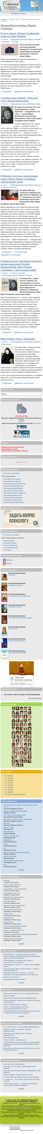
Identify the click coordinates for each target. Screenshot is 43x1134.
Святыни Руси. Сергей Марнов (14, 1064)
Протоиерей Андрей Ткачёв (13, 495)
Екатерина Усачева (10, 543)
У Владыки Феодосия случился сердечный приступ (21, 993)
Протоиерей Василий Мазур (13, 497)
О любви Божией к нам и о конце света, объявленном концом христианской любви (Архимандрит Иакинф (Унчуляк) (22, 1044)
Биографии (7, 344)
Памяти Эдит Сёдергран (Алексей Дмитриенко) (20, 998)
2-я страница (8, 778)
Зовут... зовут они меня (11, 836)
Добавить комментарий (24, 91)
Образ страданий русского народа (15, 1004)
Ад (5, 848)
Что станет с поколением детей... (15, 815)
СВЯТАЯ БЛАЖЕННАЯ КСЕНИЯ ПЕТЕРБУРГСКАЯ (21, 934)
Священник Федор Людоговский (14, 483)
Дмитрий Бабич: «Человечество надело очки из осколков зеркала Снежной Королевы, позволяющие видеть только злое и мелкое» (22, 956)
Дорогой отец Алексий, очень (14, 897)
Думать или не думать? (12, 977)
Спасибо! (7, 880)
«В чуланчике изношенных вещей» (20, 618)
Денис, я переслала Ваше (12, 885)
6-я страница (8, 787)
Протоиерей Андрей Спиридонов (15, 493)
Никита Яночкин (9, 540)
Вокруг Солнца (9, 827)
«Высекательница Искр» (16, 640)
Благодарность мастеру (12, 893)
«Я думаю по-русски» (15, 585)
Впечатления (8, 922)
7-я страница (8, 789)
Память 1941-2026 (10, 856)
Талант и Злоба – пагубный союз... (15, 1040)
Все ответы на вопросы (12, 473)
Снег (5, 865)
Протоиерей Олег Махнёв (12, 481)
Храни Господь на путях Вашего (14, 905)
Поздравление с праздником (13, 938)
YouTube (9, 563)
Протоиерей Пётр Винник (12, 479)
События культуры (10, 187)
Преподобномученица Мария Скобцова (26, 39)
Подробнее (7, 92)
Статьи (11, 19)
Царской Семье (9, 831)
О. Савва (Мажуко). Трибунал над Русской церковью (21, 1077)
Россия (15, 42)
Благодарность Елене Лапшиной (15, 889)
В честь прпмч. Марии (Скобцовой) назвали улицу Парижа (20, 35)
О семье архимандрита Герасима (15, 926)
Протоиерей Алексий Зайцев (13, 490)
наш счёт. (22, 422)
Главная (4, 19)
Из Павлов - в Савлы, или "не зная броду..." (18, 819)
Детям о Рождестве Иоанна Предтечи (16, 852)
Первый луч (8, 840)
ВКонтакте (9, 560)
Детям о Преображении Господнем (15, 811)
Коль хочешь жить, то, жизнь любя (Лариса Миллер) (21, 1027)
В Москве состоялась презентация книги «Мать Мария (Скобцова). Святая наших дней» (19, 178)
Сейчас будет (8, 913)
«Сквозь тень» (13, 628)
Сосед (6, 844)
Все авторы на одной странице (14, 794)
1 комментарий (21, 252)
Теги (17, 19)
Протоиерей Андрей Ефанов (13, 488)
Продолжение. (8, 918)
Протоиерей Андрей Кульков (13, 486)
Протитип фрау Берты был (13, 909)
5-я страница (8, 785)
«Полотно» (12, 575)
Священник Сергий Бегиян (13, 500)
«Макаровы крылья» (15, 607)
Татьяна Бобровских (11, 545)
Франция (6, 42)
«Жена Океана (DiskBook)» (17, 652)
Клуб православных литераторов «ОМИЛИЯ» (16, 1107)
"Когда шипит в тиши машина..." (14, 860)
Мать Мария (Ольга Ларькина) (18, 338)
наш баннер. (37, 423)
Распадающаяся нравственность (15, 979)
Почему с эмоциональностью (14, 930)
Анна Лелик (7, 550)
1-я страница (8, 775)
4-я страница (8, 782)
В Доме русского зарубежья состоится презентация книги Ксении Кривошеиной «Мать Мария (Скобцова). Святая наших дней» (21, 265)
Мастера (6, 823)
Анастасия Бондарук (11, 547)
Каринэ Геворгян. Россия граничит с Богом (18, 1075)
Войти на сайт (22, 462)
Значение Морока (9, 901)
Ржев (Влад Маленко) (11, 1037)
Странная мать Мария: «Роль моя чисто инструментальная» (19, 99)
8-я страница (8, 792)
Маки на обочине (9, 996)
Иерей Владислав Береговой (14, 502)
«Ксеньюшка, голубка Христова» (19, 596)
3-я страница (8, 780)
